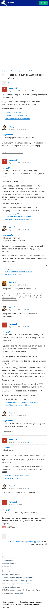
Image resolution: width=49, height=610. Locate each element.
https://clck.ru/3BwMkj (23, 296)
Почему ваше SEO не (11, 402)
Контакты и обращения (11, 587)
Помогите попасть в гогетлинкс (17, 118)
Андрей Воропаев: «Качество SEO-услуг (18, 405)
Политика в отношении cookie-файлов (17, 580)
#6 (28, 327)
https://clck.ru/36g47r (9, 298)
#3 (28, 230)
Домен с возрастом (13, 112)
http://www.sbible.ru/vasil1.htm (12, 153)
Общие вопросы (37, 71)
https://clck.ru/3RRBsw (9, 300)
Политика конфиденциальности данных (17, 577)
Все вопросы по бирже (22, 475)
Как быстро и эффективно (29, 402)
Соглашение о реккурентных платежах (17, 584)
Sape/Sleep (8, 475)
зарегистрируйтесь (32, 541)
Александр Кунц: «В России (14, 214)
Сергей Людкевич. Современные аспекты (18, 217)
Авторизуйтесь (14, 541)
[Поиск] (36, 3)
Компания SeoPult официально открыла (18, 219)
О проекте (6, 571)
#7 (28, 415)
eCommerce (6, 567)
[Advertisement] (24, 12)
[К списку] (7, 75)
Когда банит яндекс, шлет (13, 274)
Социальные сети (8, 557)
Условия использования (11, 574)
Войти (43, 2)
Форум (5, 71)
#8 (28, 442)
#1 (28, 129)
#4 (28, 285)
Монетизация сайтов (19, 71)
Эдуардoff (13, 88)
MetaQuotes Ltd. (17, 593)
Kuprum (12, 282)
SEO (3, 553)
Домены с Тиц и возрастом (16, 115)
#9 (28, 488)
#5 (28, 310)
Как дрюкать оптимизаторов (14, 269)
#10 (28, 504)
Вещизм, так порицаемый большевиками (19, 272)
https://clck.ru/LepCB (25, 294)
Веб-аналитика (8, 560)
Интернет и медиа (9, 563)
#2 (28, 163)
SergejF (12, 126)
